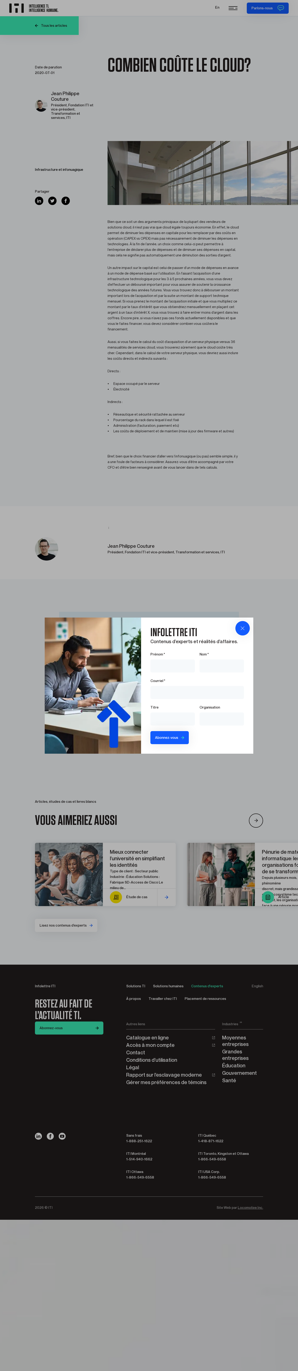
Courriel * (157, 681)
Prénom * (157, 654)
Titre (154, 707)
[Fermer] (242, 628)
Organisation (210, 707)
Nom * (204, 654)
